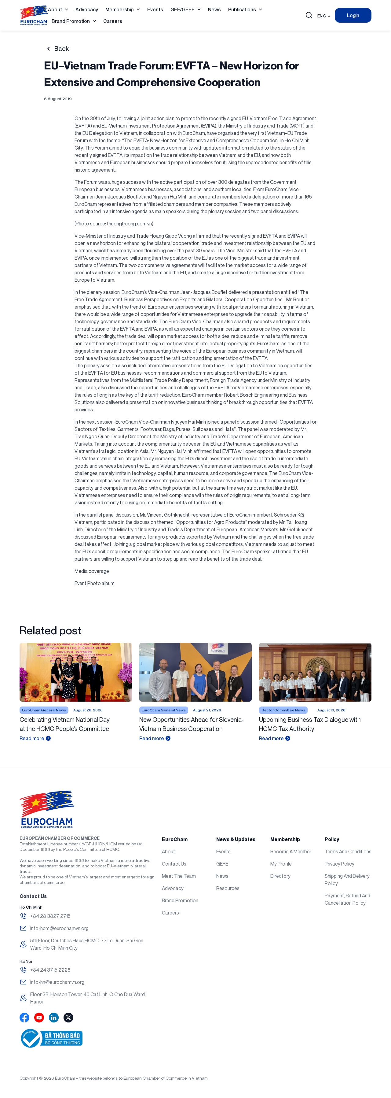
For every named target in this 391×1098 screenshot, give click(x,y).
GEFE (222, 864)
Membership (119, 9)
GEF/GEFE (182, 9)
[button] (308, 15)
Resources (227, 888)
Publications (242, 9)
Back (61, 48)
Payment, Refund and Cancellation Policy (347, 899)
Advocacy (86, 9)
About (55, 9)
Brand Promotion (71, 21)
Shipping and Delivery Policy (347, 879)
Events (155, 9)
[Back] (48, 48)
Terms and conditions (348, 851)
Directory (280, 876)
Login (353, 15)
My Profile (281, 864)
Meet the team (179, 876)
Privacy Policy (339, 864)
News (214, 9)
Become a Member (290, 851)
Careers (112, 21)
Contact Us (174, 864)
